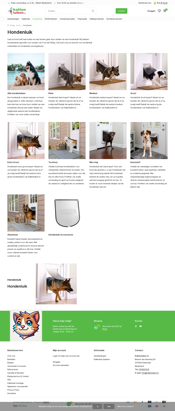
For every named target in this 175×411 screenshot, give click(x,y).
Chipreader (82, 19)
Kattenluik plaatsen (102, 359)
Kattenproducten (97, 19)
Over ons (11, 356)
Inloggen (56, 362)
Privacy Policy (13, 390)
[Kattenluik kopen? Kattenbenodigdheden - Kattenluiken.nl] (17, 11)
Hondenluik (37, 19)
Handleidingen (100, 356)
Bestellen (11, 359)
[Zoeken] (93, 11)
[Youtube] (141, 326)
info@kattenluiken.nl (150, 373)
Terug (12, 25)
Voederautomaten (67, 19)
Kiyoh (165, 3)
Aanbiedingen (13, 19)
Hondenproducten (114, 19)
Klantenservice (145, 3)
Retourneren (12, 369)
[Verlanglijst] (159, 10)
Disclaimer (11, 393)
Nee (109, 406)
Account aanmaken (61, 365)
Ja (97, 406)
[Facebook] (136, 326)
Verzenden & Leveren (16, 366)
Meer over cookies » (126, 406)
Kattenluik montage (15, 383)
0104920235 (144, 369)
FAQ (9, 380)
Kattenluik (26, 19)
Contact (121, 11)
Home (18, 25)
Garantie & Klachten (15, 373)
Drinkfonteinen (51, 19)
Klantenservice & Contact (18, 376)
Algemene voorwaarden (17, 386)
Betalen (10, 363)
